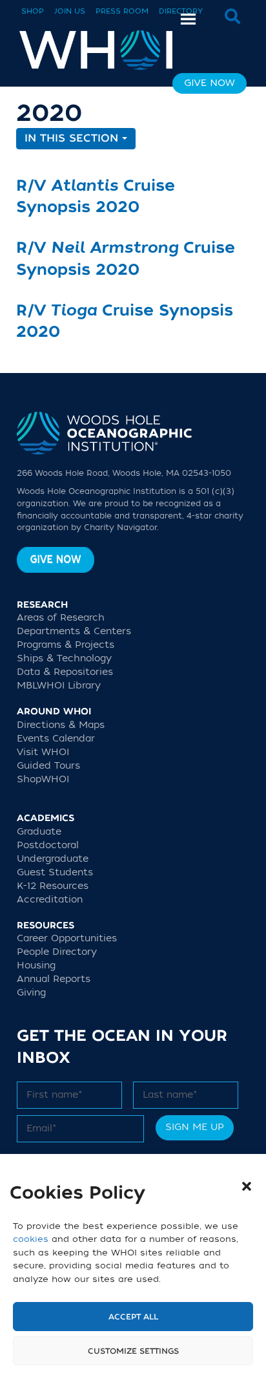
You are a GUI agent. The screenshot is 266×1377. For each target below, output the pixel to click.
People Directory (57, 952)
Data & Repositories (65, 672)
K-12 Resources (52, 886)
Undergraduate (52, 859)
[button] (246, 1186)
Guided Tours (48, 766)
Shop (32, 11)
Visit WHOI (43, 752)
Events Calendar (56, 738)
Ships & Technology (64, 658)
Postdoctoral (48, 845)
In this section (73, 138)
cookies (30, 1238)
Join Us (69, 11)
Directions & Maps (61, 725)
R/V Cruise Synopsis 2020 (95, 197)
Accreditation (50, 899)
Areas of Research (61, 618)
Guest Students (55, 872)
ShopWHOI (43, 779)
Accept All (133, 1317)
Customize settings (133, 1351)
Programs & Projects (65, 645)
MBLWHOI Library (59, 685)
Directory (181, 11)
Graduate (39, 832)
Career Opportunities (67, 938)
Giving (31, 993)
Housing (36, 965)
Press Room (122, 11)
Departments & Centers (74, 631)
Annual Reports (53, 979)
